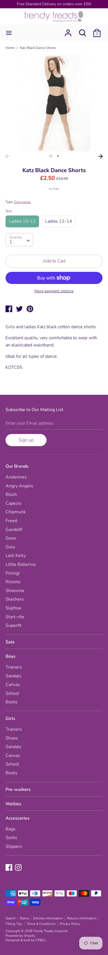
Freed (11, 521)
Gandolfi (14, 530)
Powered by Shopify (20, 935)
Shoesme (15, 591)
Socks (11, 838)
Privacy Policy (70, 924)
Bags (11, 829)
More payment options (54, 291)
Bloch (11, 494)
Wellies (13, 804)
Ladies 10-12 (22, 221)
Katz (56, 188)
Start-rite (15, 617)
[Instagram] (19, 868)
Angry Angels (19, 486)
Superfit (14, 625)
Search (11, 918)
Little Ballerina (20, 564)
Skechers (15, 599)
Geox (11, 538)
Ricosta (13, 582)
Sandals (13, 676)
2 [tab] (58, 156)
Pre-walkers (18, 789)
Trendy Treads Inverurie (50, 931)
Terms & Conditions (41, 924)
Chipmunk (16, 512)
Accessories (18, 818)
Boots (11, 702)
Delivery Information (48, 918)
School (12, 693)
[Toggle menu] (9, 33)
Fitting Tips (14, 924)
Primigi (13, 573)
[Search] (82, 31)
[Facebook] (9, 868)
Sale (10, 642)
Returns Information (82, 918)
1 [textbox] (10, 242)
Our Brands (17, 466)
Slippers (14, 846)
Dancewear (22, 202)
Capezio (13, 503)
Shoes (12, 738)
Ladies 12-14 (58, 221)
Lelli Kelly (16, 556)
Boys (11, 656)
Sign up (26, 440)
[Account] (68, 31)
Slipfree (13, 608)
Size (9, 211)
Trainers (14, 667)
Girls (10, 718)
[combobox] (19, 239)
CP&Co (40, 940)
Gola (10, 547)
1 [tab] (50, 156)
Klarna (24, 918)
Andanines (16, 477)
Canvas (13, 685)
